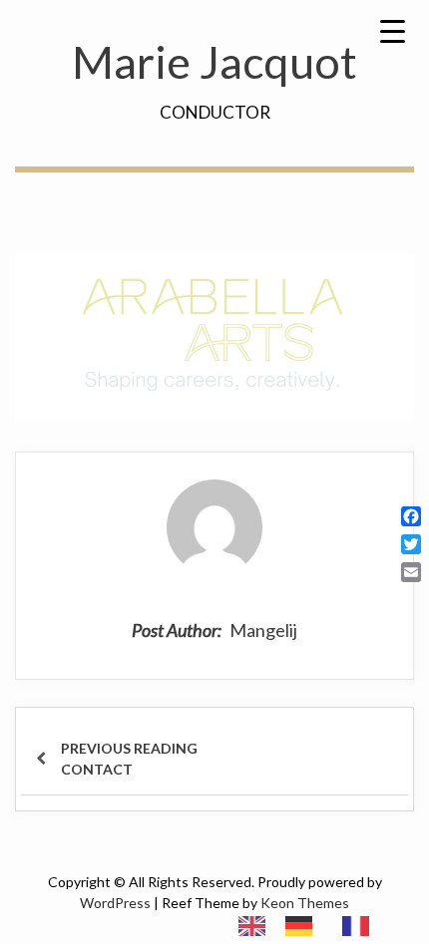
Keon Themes (304, 902)
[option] (303, 926)
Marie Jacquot (214, 62)
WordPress (115, 902)
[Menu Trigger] (393, 30)
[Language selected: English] (313, 925)
